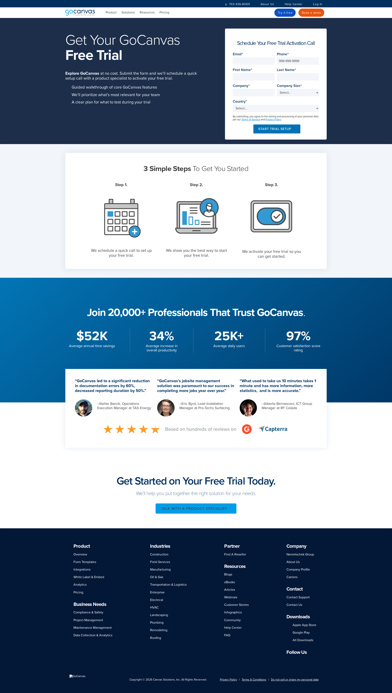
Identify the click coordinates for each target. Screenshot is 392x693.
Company (242, 86)
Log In (317, 4)
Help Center (294, 4)
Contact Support (298, 597)
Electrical (156, 600)
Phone (283, 54)
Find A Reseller (235, 554)
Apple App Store (304, 625)
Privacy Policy (273, 119)
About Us (267, 4)
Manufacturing (160, 570)
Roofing (155, 638)
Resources (147, 12)
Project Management (88, 620)
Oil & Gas (156, 577)
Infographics (233, 612)
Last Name (287, 70)
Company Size (290, 86)
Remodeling (158, 630)
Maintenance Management (93, 628)
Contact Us (294, 605)
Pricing (164, 12)
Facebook (293, 660)
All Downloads (303, 640)
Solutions (128, 12)
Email (238, 54)
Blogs (228, 574)
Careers (291, 577)
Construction (159, 554)
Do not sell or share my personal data (294, 679)
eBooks (229, 582)
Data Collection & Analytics (93, 635)
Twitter (306, 660)
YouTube (313, 660)
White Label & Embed (89, 577)
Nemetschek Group (300, 554)
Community (232, 620)
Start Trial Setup (274, 129)
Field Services (160, 562)
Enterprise (157, 592)
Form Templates (85, 562)
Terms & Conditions (254, 679)
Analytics (80, 585)
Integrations (82, 570)
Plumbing (157, 623)
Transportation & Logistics (168, 585)
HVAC (154, 607)
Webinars (230, 597)
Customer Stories (236, 605)
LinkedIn (288, 660)
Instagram (299, 660)
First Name (243, 70)
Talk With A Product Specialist (194, 508)
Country (240, 101)
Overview (80, 554)
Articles (229, 590)
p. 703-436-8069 (237, 4)
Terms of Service (250, 119)
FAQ (227, 635)
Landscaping (159, 615)
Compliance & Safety (88, 612)
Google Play (301, 633)
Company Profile (298, 570)
